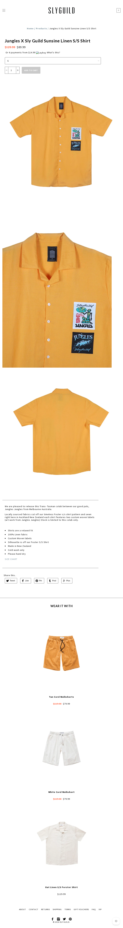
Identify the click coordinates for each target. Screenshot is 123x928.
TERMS (68, 909)
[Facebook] (52, 918)
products (41, 28)
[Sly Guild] (61, 9)
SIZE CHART (11, 559)
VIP (100, 909)
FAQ (94, 909)
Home (30, 28)
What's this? (53, 52)
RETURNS (45, 909)
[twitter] (64, 918)
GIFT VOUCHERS (81, 909)
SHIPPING (57, 909)
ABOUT (22, 909)
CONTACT (33, 909)
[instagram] (58, 918)
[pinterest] (70, 918)
